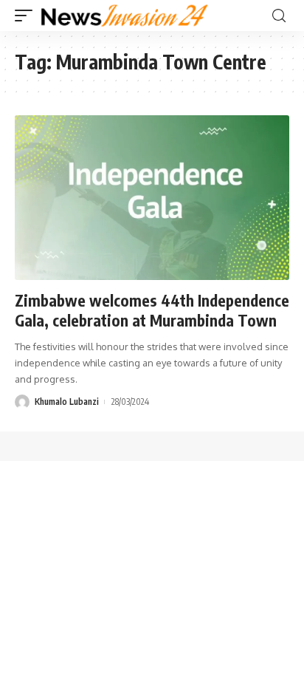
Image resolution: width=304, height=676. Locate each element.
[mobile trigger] (27, 15)
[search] (279, 15)
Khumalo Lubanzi (67, 401)
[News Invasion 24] (125, 15)
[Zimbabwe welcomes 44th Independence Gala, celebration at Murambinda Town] (152, 197)
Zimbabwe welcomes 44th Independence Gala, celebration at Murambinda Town (152, 310)
